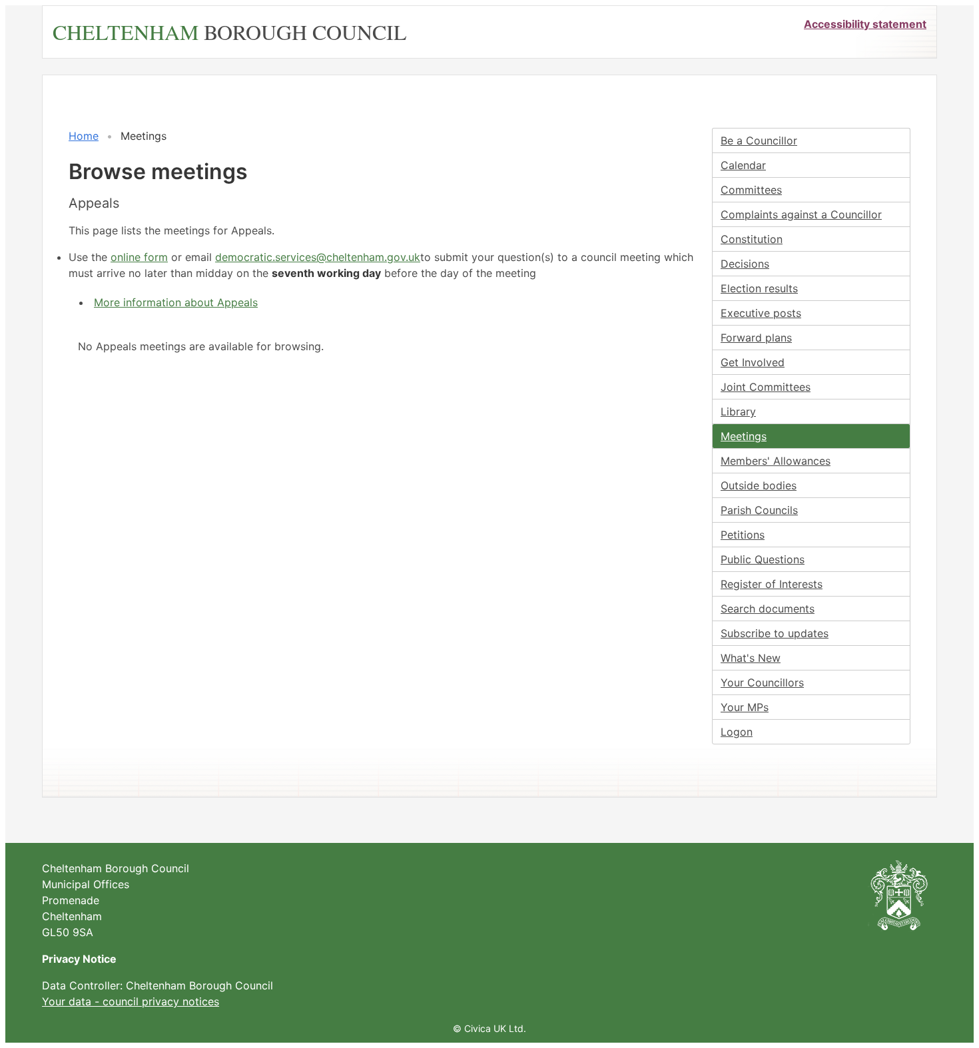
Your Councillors (762, 682)
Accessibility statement (865, 24)
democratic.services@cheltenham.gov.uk (317, 257)
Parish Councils (759, 510)
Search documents (768, 608)
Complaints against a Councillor (801, 214)
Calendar (743, 165)
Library (738, 411)
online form (139, 257)
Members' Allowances (775, 460)
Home (84, 135)
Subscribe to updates (774, 633)
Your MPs (745, 707)
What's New (751, 657)
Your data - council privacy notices (130, 1001)
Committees (751, 189)
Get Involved (753, 362)
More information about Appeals (176, 302)
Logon (737, 731)
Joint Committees (766, 386)
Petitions (743, 534)
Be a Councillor (759, 140)
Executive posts (761, 313)
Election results (759, 288)
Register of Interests (771, 584)
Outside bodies (759, 485)
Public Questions (763, 559)
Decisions (745, 263)
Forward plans (756, 337)
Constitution (752, 239)
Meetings (744, 436)
